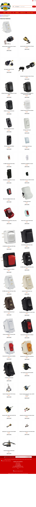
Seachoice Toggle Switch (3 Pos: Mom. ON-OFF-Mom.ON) (27, 394)
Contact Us (22, 12)
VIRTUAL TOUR (30, 12)
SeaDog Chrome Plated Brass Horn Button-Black (27, 431)
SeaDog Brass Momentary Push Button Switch (27, 415)
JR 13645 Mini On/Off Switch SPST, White (9, 246)
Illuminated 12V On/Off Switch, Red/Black (27, 334)
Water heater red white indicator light (27, 220)
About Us (9, 12)
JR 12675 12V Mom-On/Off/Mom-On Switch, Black (27, 312)
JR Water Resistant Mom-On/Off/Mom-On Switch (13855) (9, 94)
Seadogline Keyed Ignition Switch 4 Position (27, 76)
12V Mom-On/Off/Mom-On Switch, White (9, 334)
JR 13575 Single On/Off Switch (27, 146)
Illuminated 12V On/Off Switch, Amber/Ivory (27, 356)
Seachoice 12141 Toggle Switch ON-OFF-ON (9, 415)
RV (13, 12)
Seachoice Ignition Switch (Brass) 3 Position (27, 46)
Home (4, 12)
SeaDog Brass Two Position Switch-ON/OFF (9, 431)
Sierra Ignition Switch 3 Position (9, 69)
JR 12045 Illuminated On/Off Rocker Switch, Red (9, 220)
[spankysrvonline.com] (5, 6)
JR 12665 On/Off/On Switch (9, 377)
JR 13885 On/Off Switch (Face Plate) (9, 163)
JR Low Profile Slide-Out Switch (9, 128)
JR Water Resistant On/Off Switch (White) (27, 110)
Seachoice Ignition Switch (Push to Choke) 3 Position (9, 47)
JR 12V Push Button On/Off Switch (9, 450)
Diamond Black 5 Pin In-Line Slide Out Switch (27, 179)
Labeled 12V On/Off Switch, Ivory (27, 291)
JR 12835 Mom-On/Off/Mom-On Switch (27, 163)
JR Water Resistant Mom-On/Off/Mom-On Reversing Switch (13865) (27, 94)
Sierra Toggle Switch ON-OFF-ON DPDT (27, 372)
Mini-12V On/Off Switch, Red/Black (9, 269)
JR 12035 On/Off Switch (27, 201)
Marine (17, 12)
